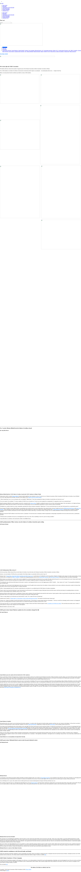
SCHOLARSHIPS (6, 9)
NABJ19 (45, 51)
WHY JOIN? (4, 5)
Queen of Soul (33, 503)
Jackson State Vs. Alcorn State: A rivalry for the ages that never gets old (23, 598)
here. (45, 854)
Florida (54, 50)
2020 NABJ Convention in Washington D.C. (12, 687)
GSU (69, 50)
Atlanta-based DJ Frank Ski (58, 509)
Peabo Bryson (53, 51)
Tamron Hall (66, 51)
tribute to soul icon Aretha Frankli (34, 497)
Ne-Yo (48, 51)
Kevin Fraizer (11, 51)
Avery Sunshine (31, 50)
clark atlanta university (48, 50)
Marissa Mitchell (30, 51)
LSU (26, 51)
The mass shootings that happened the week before (17, 728)
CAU (42, 50)
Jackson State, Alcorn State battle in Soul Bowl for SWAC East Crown (19, 576)
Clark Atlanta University (45, 777)
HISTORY (4, 6)
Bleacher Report (38, 50)
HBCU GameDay (74, 50)
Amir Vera (4, 48)
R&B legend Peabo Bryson (69, 508)
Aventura (26, 50)
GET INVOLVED (5, 8)
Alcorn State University (6, 50)
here (7, 864)
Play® (8, 870)
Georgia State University (63, 50)
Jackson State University (43, 577)
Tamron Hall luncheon (32, 724)
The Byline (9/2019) (4, 53)
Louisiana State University (19, 51)
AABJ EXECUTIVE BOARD (8, 7)
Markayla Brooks (37, 51)
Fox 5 (57, 50)
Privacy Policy (28, 869)
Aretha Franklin (21, 50)
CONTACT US (5, 10)
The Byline (4, 49)
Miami (42, 51)
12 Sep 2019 (4, 47)
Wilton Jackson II (72, 51)
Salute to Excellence (60, 51)
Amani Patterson (15, 50)
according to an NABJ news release (54, 603)
